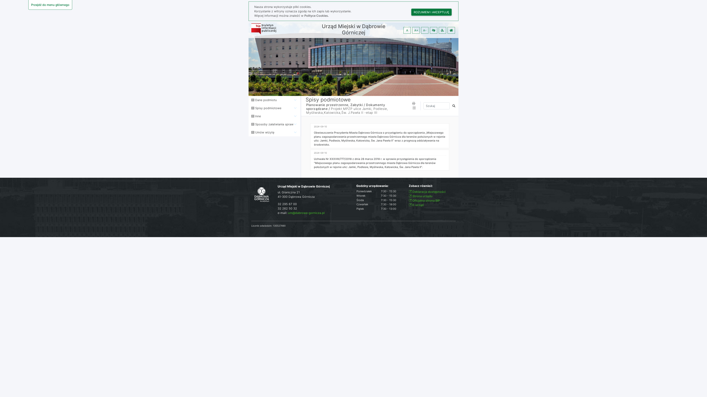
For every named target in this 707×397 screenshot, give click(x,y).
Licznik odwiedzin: (261, 225)
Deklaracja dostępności (429, 192)
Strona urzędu (422, 196)
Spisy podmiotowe (268, 108)
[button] (433, 30)
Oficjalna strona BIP (426, 200)
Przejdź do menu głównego (50, 5)
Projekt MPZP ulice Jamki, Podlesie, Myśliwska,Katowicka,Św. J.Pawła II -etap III (347, 111)
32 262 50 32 (287, 208)
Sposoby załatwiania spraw (274, 124)
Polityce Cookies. (316, 15)
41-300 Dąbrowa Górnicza (296, 196)
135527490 (279, 225)
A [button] (407, 30)
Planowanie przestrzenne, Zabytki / (335, 105)
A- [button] (424, 30)
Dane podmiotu (266, 100)
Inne (258, 116)
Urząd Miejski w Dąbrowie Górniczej (353, 29)
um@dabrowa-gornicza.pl (306, 213)
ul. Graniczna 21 (289, 192)
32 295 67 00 (287, 204)
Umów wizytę (264, 132)
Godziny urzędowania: (372, 186)
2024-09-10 (320, 126)
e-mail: (301, 213)
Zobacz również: (421, 186)
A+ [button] (416, 30)
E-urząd (418, 205)
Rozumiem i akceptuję (431, 12)
